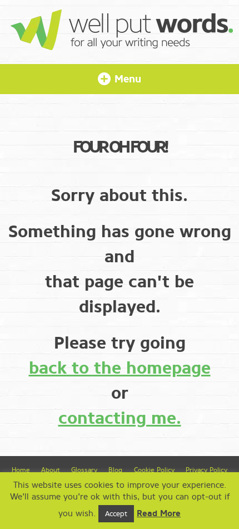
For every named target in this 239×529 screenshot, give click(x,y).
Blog (115, 470)
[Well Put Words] (122, 45)
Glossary (84, 470)
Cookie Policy (154, 470)
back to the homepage (120, 368)
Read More (159, 513)
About (50, 470)
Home (21, 470)
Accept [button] (116, 513)
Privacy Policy (206, 470)
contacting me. (119, 418)
